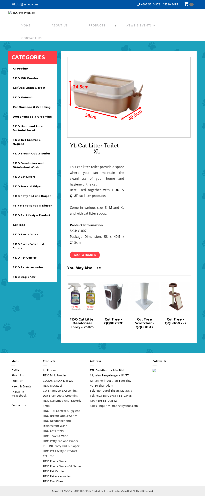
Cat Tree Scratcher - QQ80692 (144, 323)
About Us (60, 25)
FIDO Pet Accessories (28, 267)
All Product (20, 68)
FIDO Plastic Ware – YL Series (29, 246)
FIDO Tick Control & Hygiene (27, 141)
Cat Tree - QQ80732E (113, 321)
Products (97, 25)
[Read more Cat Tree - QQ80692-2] (175, 296)
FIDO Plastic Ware (25, 234)
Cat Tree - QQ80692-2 (175, 321)
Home (26, 25)
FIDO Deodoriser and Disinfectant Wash (28, 165)
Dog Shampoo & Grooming (32, 116)
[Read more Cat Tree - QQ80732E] (113, 296)
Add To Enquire (85, 254)
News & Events (140, 25)
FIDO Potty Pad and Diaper (32, 196)
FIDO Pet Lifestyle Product (31, 215)
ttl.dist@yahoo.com (24, 4)
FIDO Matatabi (23, 97)
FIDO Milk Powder (25, 78)
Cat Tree (19, 224)
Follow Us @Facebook (18, 393)
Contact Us (31, 38)
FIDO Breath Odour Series (31, 153)
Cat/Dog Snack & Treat (29, 87)
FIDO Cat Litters (24, 176)
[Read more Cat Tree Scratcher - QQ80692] (144, 296)
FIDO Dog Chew (24, 276)
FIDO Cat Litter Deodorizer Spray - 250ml (82, 323)
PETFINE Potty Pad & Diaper (32, 205)
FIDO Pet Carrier (24, 257)
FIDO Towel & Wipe (27, 186)
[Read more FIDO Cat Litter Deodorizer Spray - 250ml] (82, 296)
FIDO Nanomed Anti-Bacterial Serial (28, 128)
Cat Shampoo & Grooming (31, 107)
